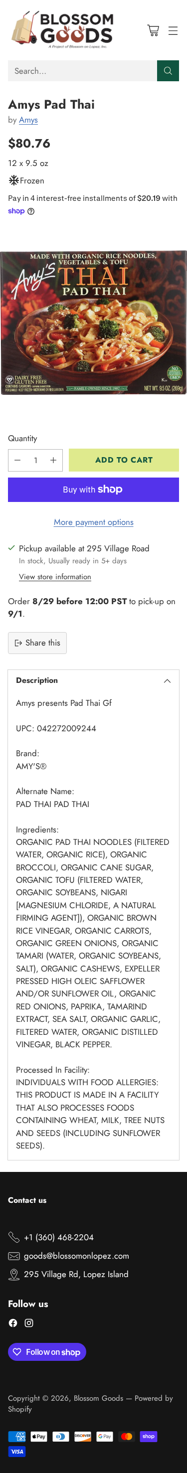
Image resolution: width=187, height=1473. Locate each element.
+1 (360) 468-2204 (59, 1237)
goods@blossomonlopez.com (76, 1256)
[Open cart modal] (153, 30)
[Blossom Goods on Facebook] (13, 1324)
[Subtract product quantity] (17, 460)
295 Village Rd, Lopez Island (76, 1274)
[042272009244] (93, 322)
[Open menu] (173, 30)
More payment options (94, 522)
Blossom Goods (98, 1398)
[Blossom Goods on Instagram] (29, 1324)
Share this (42, 643)
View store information (55, 576)
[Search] (168, 70)
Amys (28, 120)
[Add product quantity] (53, 460)
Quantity (22, 438)
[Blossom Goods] (63, 30)
